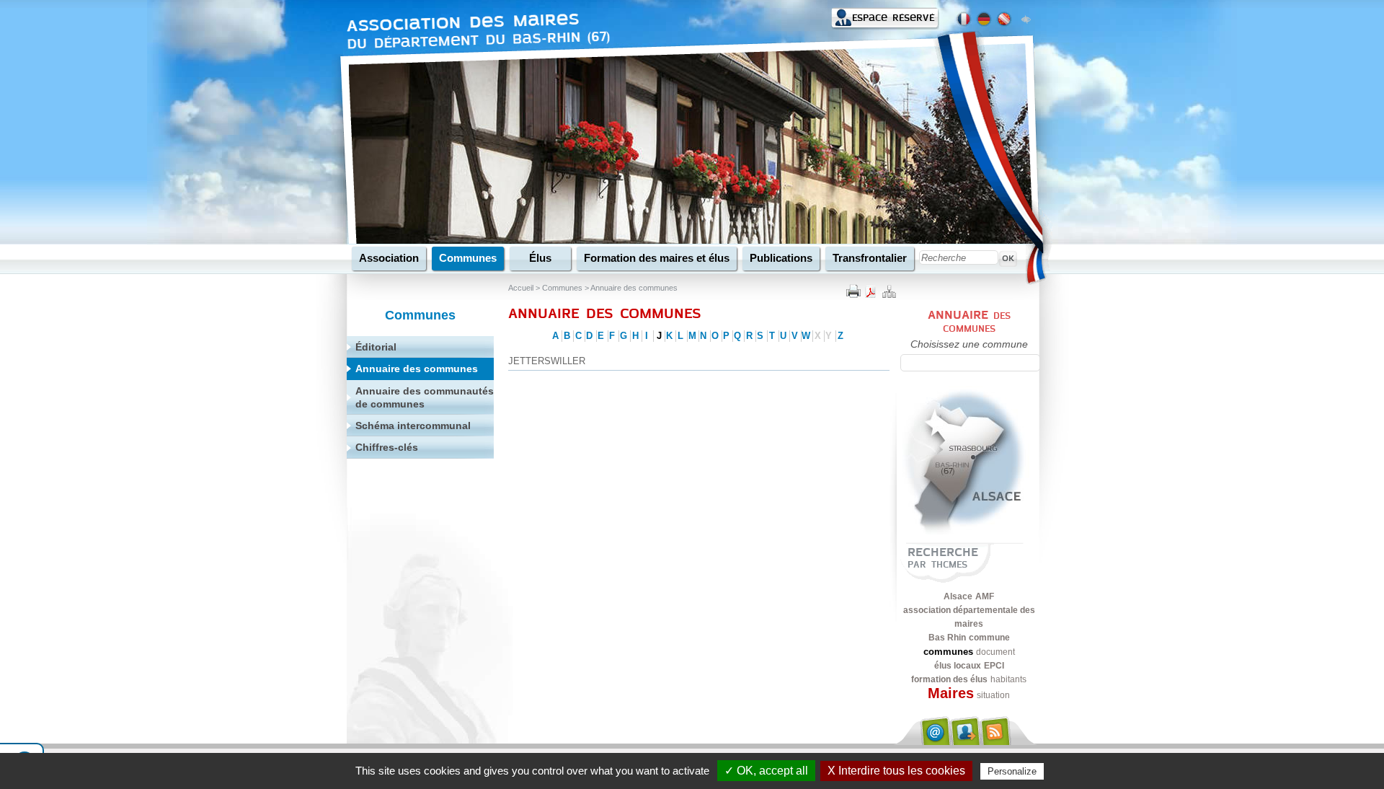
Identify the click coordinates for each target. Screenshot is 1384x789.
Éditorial (375, 347)
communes (948, 651)
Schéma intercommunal (413, 425)
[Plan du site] (888, 290)
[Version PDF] (871, 290)
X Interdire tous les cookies (896, 770)
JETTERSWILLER (546, 361)
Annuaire (958, 315)
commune (989, 637)
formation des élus (949, 679)
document (995, 652)
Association (389, 258)
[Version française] (963, 19)
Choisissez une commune (969, 344)
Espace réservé (893, 18)
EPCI (994, 666)
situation (993, 695)
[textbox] (970, 362)
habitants (1008, 679)
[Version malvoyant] (1026, 18)
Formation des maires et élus (656, 258)
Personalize (1012, 771)
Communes (468, 258)
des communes (977, 322)
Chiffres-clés (386, 447)
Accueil (520, 287)
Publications (781, 258)
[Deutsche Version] (984, 19)
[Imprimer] (853, 290)
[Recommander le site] (965, 730)
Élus (540, 258)
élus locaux (957, 666)
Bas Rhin (947, 637)
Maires (951, 693)
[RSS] (996, 730)
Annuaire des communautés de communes (424, 397)
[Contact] (934, 730)
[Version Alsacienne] (1004, 19)
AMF (984, 596)
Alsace (958, 596)
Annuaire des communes (634, 287)
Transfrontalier (870, 258)
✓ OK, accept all (766, 770)
